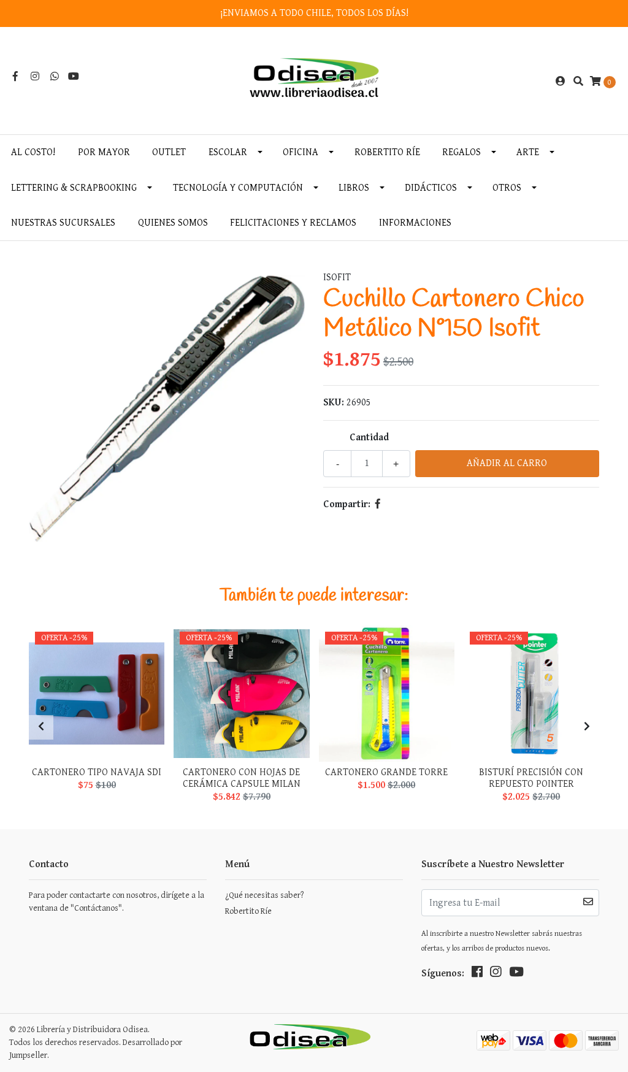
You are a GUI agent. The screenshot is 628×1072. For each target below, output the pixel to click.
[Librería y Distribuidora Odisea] (314, 81)
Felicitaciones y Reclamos (293, 223)
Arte (527, 152)
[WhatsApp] (54, 77)
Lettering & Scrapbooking (74, 188)
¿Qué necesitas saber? (264, 895)
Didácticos (431, 188)
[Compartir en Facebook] (377, 504)
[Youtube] (73, 77)
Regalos (461, 152)
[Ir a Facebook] (15, 77)
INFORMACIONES (415, 223)
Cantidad (369, 437)
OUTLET (169, 152)
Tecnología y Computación (238, 188)
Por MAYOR (104, 152)
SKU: (333, 402)
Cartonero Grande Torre (386, 772)
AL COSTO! (33, 152)
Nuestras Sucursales (63, 223)
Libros (354, 188)
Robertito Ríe (387, 152)
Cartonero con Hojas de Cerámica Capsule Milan (242, 778)
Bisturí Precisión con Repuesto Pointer (531, 778)
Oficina (300, 152)
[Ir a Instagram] (35, 77)
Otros (506, 188)
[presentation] (41, 727)
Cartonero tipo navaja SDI (96, 772)
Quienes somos (173, 223)
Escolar (228, 152)
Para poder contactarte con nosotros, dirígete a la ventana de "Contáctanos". (116, 901)
